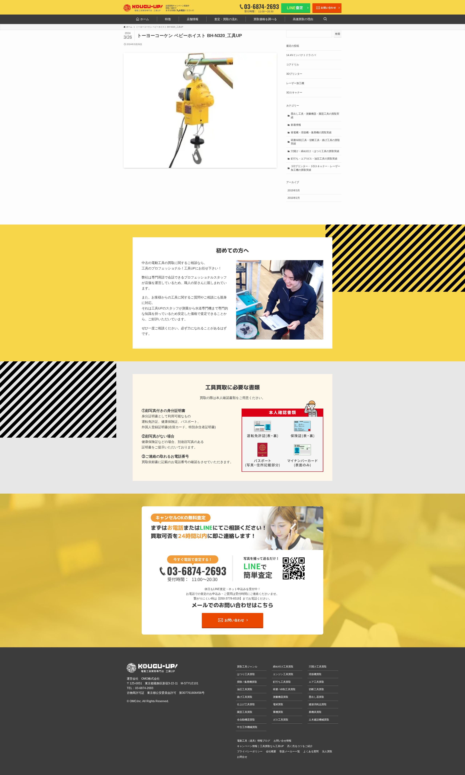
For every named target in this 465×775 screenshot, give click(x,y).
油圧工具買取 (244, 689)
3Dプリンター (294, 73)
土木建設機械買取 (319, 719)
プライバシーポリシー (249, 751)
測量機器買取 (280, 696)
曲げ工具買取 (244, 696)
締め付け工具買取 (283, 666)
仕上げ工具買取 (246, 704)
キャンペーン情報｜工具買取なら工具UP (260, 746)
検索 (337, 33)
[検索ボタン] (325, 19)
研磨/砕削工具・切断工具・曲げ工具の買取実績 (315, 142)
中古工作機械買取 (247, 727)
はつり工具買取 (246, 674)
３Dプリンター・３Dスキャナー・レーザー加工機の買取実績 (315, 168)
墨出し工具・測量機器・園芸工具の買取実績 (315, 115)
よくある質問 (311, 751)
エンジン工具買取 (283, 674)
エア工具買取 (316, 681)
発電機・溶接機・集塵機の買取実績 (311, 132)
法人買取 (327, 751)
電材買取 (278, 704)
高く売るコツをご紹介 (300, 746)
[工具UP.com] (143, 8)
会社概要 (271, 751)
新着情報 (296, 124)
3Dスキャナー (294, 92)
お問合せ (242, 756)
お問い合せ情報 (282, 740)
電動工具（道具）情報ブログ (253, 740)
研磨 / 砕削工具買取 (284, 689)
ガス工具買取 (280, 719)
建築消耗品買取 (318, 704)
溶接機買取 (315, 674)
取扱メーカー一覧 (290, 751)
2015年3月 (294, 190)
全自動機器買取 (246, 719)
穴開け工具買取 (318, 666)
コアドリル (292, 64)
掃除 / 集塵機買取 (247, 681)
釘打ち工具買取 (282, 681)
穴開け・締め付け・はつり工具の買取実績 (315, 151)
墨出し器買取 (316, 696)
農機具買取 (315, 712)
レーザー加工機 (295, 83)
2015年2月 (294, 197)
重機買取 (278, 712)
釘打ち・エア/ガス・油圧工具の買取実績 (314, 158)
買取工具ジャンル (247, 666)
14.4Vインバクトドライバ (301, 55)
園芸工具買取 (244, 712)
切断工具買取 (316, 689)
